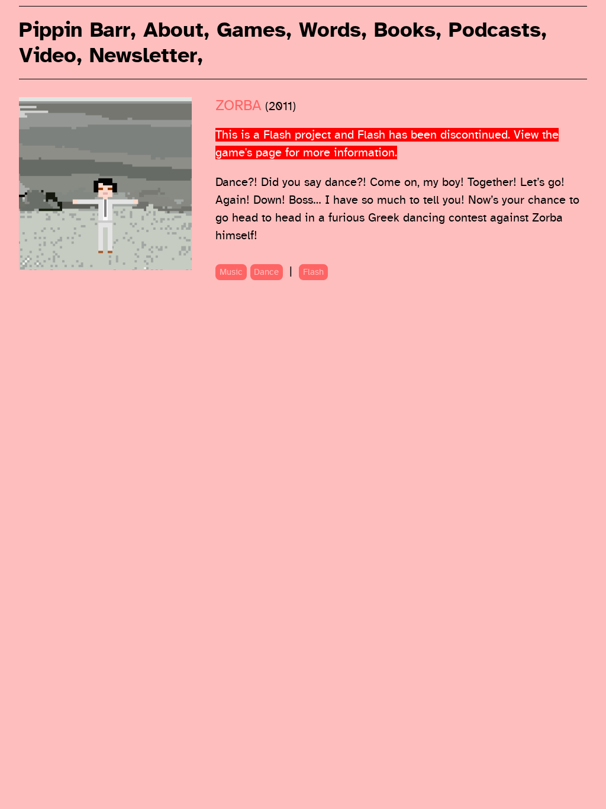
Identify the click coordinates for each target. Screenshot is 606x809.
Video (47, 55)
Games (251, 30)
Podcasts (495, 30)
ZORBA (238, 105)
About (173, 30)
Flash (313, 272)
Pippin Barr (74, 30)
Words (330, 30)
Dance (266, 272)
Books (405, 30)
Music (231, 272)
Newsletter (143, 55)
